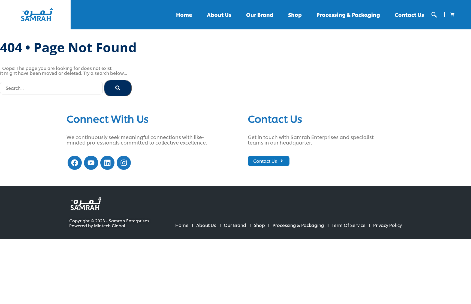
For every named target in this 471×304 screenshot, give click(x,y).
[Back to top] (449, 282)
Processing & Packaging (348, 14)
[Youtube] (91, 163)
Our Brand (259, 14)
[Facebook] (75, 163)
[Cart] (452, 14)
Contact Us (409, 14)
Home (184, 14)
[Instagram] (124, 163)
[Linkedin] (107, 163)
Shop (295, 14)
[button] (434, 15)
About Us (219, 14)
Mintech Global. (110, 225)
